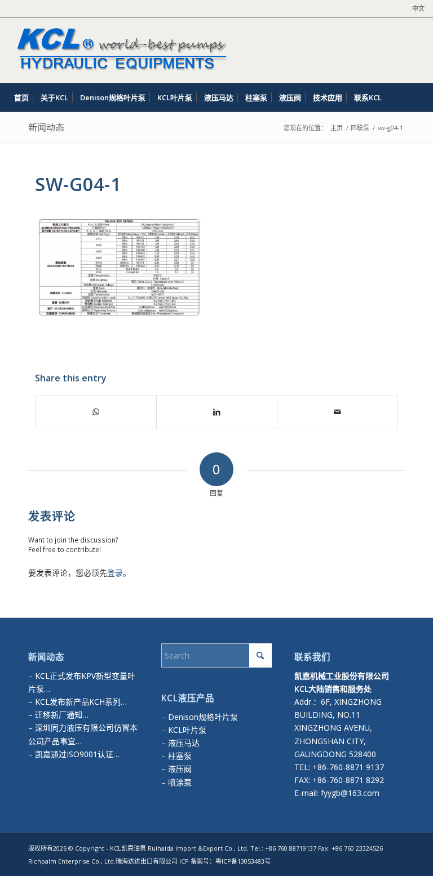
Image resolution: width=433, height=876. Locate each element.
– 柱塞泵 (176, 755)
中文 (418, 8)
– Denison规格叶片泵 (199, 717)
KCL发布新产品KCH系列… (81, 701)
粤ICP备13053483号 (243, 861)
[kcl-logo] (119, 50)
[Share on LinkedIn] (217, 411)
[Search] (417, 97)
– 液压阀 (176, 768)
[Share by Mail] (337, 411)
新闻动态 (46, 127)
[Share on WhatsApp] (96, 411)
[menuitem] (416, 8)
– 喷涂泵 (176, 782)
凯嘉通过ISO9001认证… (76, 754)
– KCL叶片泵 (183, 729)
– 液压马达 (180, 742)
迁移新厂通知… (62, 714)
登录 (115, 572)
